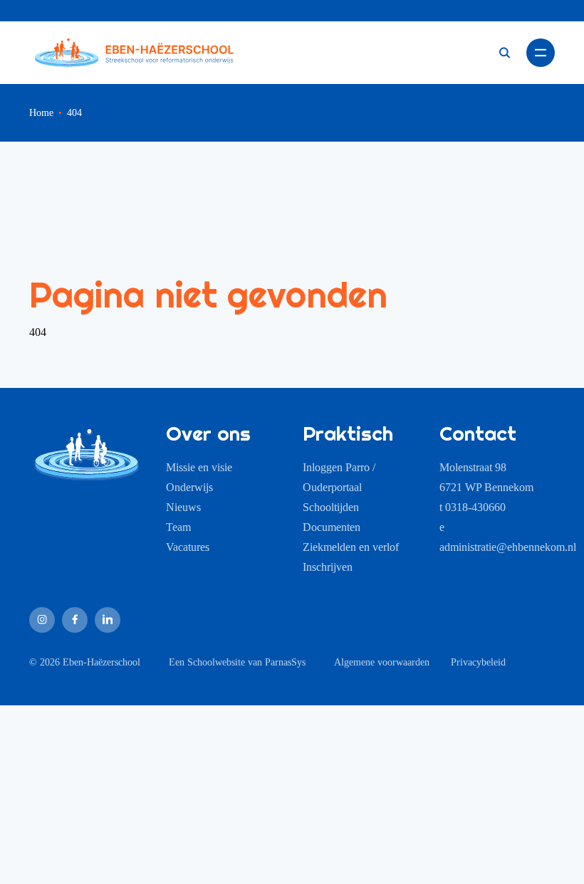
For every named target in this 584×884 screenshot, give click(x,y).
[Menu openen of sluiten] (540, 52)
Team (178, 527)
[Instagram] (42, 620)
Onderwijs (189, 487)
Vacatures (187, 547)
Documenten (331, 527)
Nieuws (183, 507)
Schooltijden (331, 507)
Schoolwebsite (216, 662)
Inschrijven (328, 567)
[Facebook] (75, 620)
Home (41, 112)
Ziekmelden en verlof (351, 547)
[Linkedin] (107, 620)
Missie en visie (199, 467)
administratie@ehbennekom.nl (507, 547)
